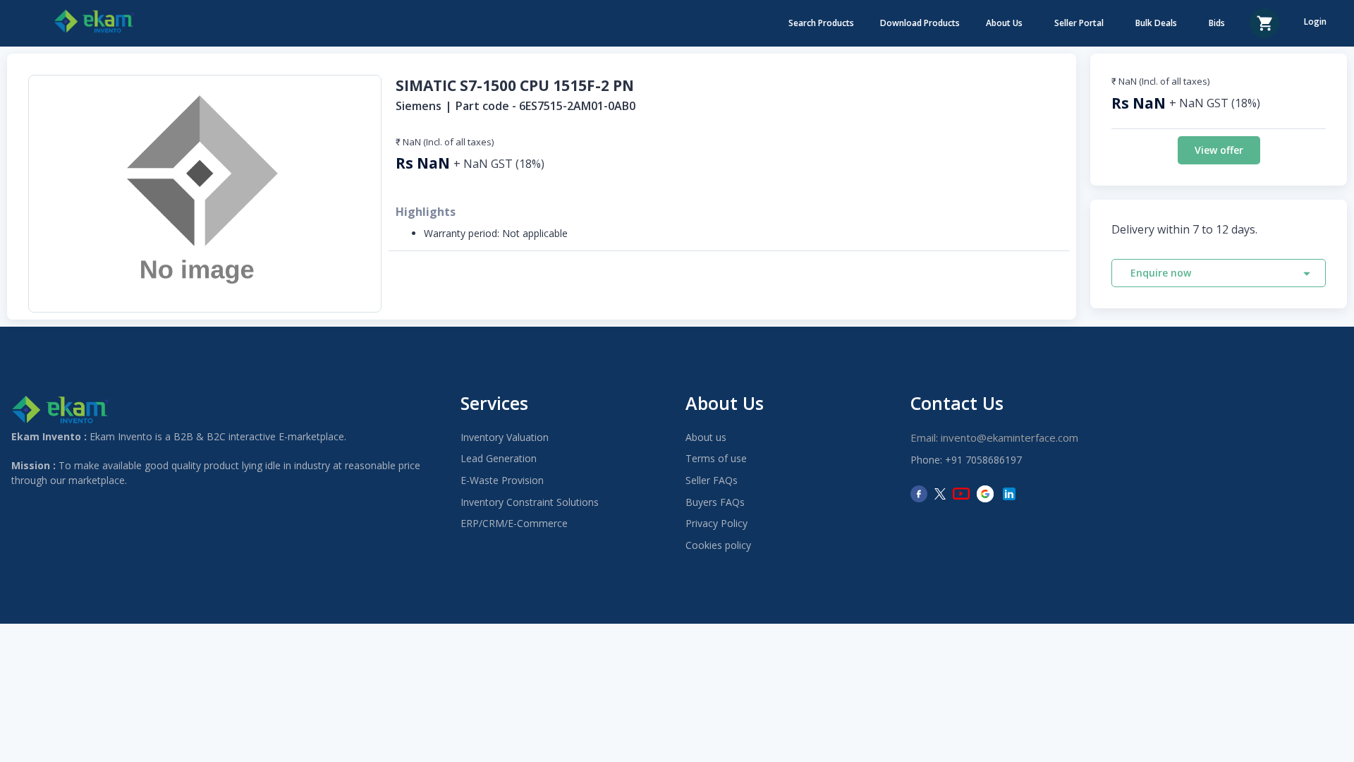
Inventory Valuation (505, 437)
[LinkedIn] (1009, 494)
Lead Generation (499, 458)
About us (705, 437)
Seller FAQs (711, 480)
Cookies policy (718, 545)
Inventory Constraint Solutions (530, 502)
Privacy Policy (716, 523)
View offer (1219, 150)
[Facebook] (919, 494)
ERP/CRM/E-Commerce (514, 523)
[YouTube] (961, 494)
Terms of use (716, 458)
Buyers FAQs (715, 502)
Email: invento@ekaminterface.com (994, 437)
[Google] (985, 494)
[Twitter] (940, 494)
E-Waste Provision (502, 480)
